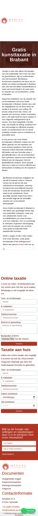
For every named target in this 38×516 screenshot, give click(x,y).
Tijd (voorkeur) (7, 402)
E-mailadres (6, 306)
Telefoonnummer (9, 314)
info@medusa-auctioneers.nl (15, 510)
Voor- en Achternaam (11, 298)
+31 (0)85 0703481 (11, 507)
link (2, 293)
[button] (35, 20)
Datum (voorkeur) (9, 394)
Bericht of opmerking (10, 322)
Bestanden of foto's (10, 336)
